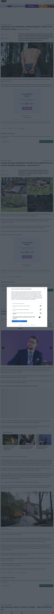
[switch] (40, 306)
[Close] (45, 289)
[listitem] (27, 303)
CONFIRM (19, 321)
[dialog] (27, 307)
